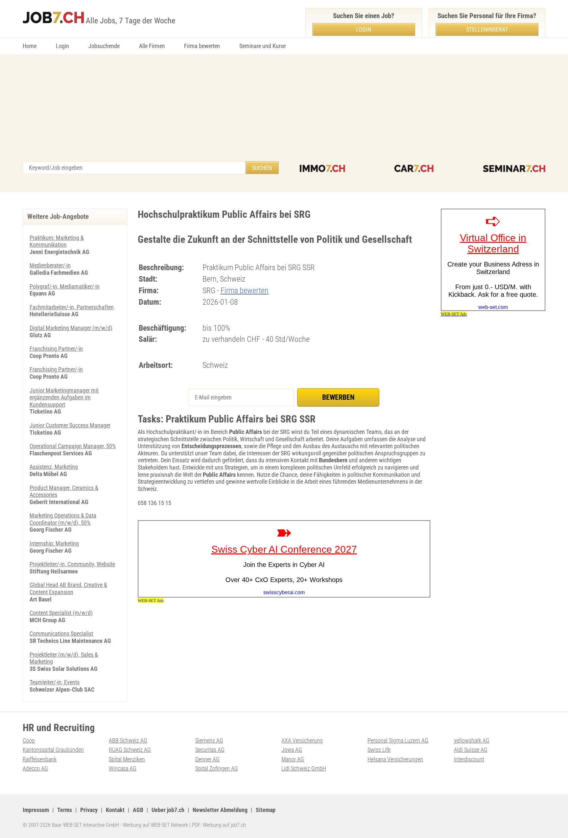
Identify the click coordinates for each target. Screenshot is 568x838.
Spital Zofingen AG (216, 768)
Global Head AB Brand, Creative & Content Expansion (68, 588)
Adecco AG (35, 768)
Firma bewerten (202, 45)
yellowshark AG (471, 740)
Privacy (89, 809)
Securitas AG (210, 749)
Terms (64, 809)
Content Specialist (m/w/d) (61, 612)
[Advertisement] (284, 112)
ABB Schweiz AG (128, 740)
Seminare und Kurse (262, 45)
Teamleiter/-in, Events (55, 682)
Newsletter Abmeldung (220, 809)
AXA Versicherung (302, 740)
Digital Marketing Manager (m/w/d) (71, 327)
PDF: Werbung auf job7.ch (219, 825)
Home (29, 45)
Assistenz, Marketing (54, 466)
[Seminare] (514, 168)
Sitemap (265, 809)
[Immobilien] (322, 168)
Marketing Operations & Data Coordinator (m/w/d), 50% (63, 519)
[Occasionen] (414, 168)
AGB (138, 809)
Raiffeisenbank (40, 759)
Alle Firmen (152, 45)
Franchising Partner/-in (56, 348)
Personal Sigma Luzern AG (397, 740)
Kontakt (115, 809)
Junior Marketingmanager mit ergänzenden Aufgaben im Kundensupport (64, 397)
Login (62, 45)
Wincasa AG (122, 768)
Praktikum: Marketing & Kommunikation (57, 241)
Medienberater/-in (50, 265)
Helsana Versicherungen (395, 759)
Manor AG (292, 759)
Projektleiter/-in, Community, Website (72, 564)
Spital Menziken (127, 759)
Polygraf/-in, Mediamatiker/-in (65, 286)
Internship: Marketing (54, 543)
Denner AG (207, 759)
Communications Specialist (61, 633)
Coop (29, 740)
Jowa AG (291, 749)
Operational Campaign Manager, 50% (73, 446)
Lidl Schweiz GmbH (303, 768)
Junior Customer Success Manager (70, 425)
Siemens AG (209, 740)
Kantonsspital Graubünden (53, 749)
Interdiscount (469, 759)
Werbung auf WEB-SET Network (155, 825)
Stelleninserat (487, 29)
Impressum (36, 809)
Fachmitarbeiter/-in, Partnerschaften (72, 307)
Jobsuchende (104, 45)
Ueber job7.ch (168, 809)
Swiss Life (378, 749)
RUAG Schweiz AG (130, 749)
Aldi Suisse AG (470, 749)
